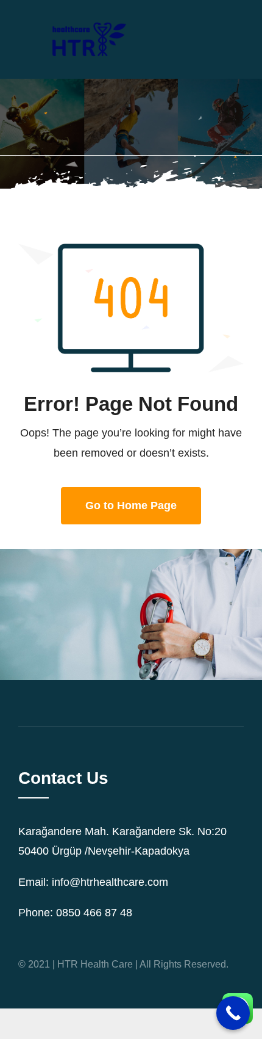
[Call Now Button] (233, 1013)
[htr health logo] (88, 18)
